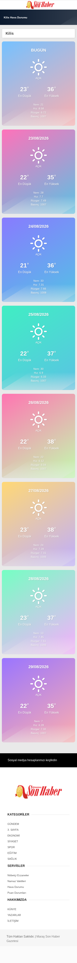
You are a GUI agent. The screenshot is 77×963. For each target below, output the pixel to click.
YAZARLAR (12, 84)
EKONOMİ (11, 76)
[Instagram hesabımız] (37, 957)
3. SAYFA (11, 38)
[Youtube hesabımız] (49, 957)
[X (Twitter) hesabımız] (25, 957)
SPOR (9, 46)
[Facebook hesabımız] (13, 957)
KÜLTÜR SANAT (15, 68)
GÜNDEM (11, 30)
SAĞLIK (10, 53)
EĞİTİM (10, 61)
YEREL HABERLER (17, 91)
